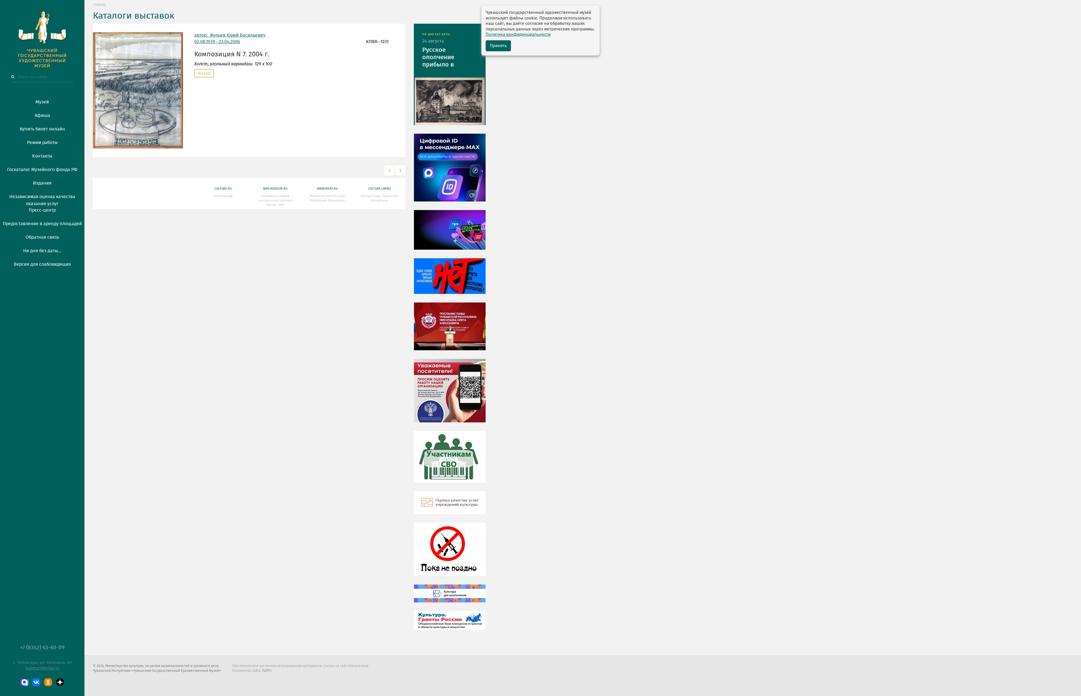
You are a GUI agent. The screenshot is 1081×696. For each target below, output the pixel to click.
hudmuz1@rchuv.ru (42, 668)
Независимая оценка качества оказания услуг (42, 199)
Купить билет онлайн (42, 129)
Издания (42, 183)
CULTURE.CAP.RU (379, 188)
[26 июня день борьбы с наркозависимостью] (450, 553)
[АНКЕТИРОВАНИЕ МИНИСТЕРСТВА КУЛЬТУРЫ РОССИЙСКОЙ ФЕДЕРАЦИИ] (450, 395)
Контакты (42, 156)
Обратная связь (42, 237)
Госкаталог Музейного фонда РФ (42, 169)
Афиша (42, 115)
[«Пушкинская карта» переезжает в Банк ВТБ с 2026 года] (450, 234)
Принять (498, 46)
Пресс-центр (42, 210)
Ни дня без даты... (42, 251)
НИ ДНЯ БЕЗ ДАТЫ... (437, 34)
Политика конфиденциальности (518, 34)
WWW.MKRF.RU (327, 188)
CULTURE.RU (223, 188)
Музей (42, 102)
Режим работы (42, 142)
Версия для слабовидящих (42, 264)
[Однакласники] (48, 682)
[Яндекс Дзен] (60, 682)
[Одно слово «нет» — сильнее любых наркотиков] (450, 280)
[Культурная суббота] (450, 598)
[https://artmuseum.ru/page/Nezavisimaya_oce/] (450, 507)
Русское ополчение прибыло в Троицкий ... (440, 58)
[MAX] (24, 682)
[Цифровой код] (450, 172)
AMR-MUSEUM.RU (275, 188)
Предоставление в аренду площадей (42, 223)
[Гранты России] (450, 624)
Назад (204, 73)
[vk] (36, 682)
